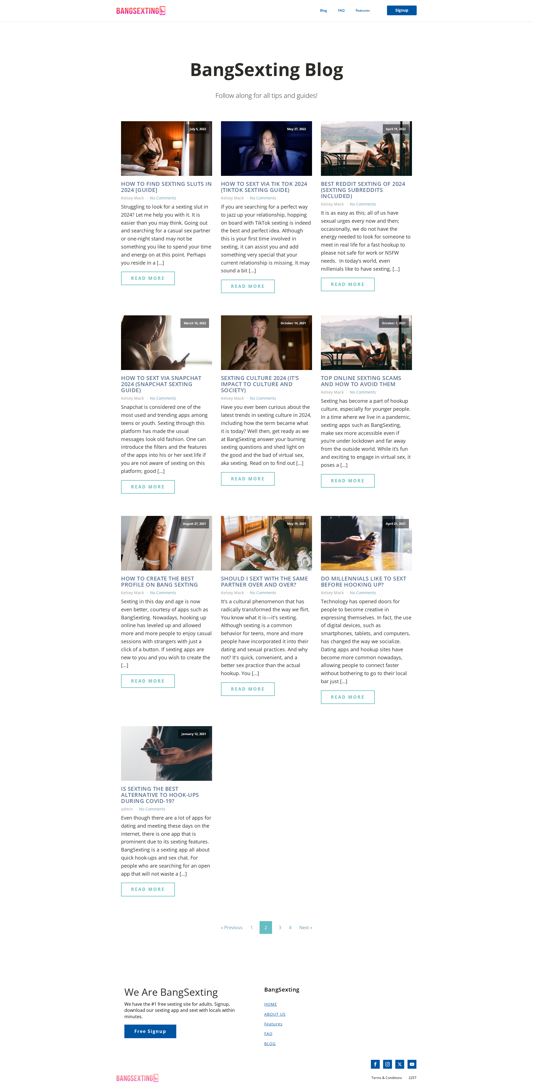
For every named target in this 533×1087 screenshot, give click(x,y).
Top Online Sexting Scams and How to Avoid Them (361, 381)
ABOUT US (275, 1014)
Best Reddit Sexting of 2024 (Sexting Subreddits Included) (363, 190)
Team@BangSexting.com (142, 1064)
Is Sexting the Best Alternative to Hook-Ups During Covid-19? (160, 795)
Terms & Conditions (386, 1078)
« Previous (232, 927)
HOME (270, 1004)
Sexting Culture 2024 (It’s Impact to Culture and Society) (260, 384)
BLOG (270, 1044)
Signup (401, 10)
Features (363, 10)
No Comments (163, 198)
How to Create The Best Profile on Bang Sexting (159, 582)
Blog (323, 10)
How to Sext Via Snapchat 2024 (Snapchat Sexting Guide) (161, 384)
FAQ (341, 10)
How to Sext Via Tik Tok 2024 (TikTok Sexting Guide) (264, 187)
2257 (412, 1078)
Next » (305, 927)
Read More (148, 278)
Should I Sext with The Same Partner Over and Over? (264, 582)
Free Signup (150, 1031)
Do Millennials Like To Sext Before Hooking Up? (363, 582)
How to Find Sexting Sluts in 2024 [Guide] (166, 187)
